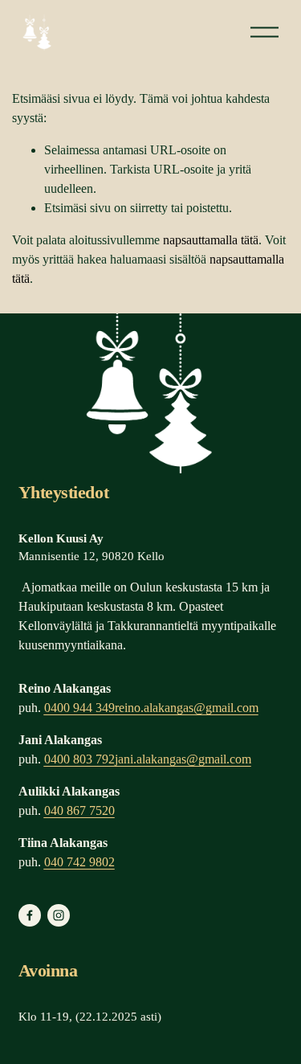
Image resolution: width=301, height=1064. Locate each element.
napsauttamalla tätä (210, 240)
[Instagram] (58, 915)
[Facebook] (29, 915)
